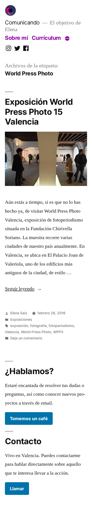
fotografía (38, 326)
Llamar (17, 488)
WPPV (58, 332)
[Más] (67, 38)
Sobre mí (16, 37)
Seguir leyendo (23, 289)
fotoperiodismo (61, 326)
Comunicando (22, 22)
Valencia (12, 332)
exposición (19, 326)
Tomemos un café (29, 418)
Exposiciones (21, 319)
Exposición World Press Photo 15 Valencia (39, 112)
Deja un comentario (26, 338)
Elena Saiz (18, 313)
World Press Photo (36, 332)
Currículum (46, 37)
